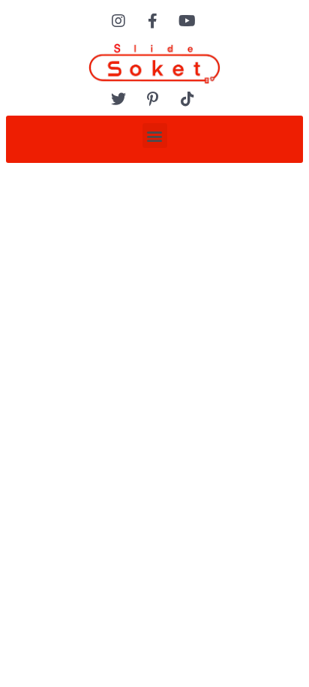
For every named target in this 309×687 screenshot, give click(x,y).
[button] (154, 135)
